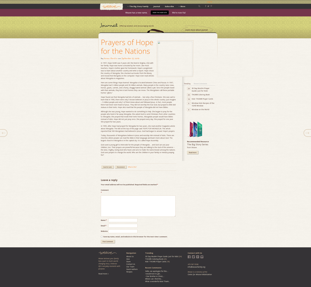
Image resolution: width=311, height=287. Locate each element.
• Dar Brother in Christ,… (154, 276)
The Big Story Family (138, 6)
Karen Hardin (111, 58)
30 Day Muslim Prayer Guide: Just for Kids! (161, 256)
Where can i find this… (153, 279)
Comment (104, 191)
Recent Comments (200, 84)
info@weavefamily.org (196, 267)
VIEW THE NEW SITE (160, 12)
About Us (130, 256)
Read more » (103, 274)
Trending (187, 84)
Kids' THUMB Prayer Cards (155, 261)
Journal (156, 6)
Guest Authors (132, 269)
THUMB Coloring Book (154, 259)
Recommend (121, 167)
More (183, 6)
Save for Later (107, 167)
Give (128, 259)
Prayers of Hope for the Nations (127, 46)
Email (103, 226)
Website (104, 231)
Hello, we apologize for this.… (156, 271)
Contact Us (130, 264)
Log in (209, 2)
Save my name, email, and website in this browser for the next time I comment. (135, 237)
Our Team (130, 266)
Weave (110, 7)
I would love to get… (153, 274)
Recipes (129, 272)
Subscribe (169, 6)
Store (128, 261)
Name (104, 220)
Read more (192, 152)
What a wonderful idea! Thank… (157, 281)
